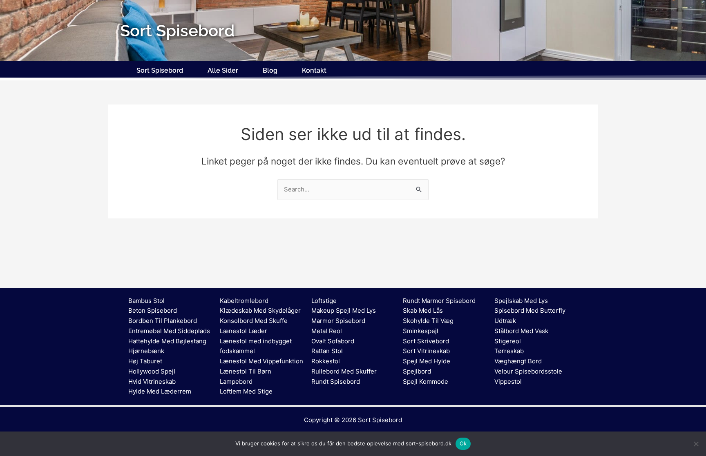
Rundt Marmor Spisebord (439, 301)
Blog (270, 70)
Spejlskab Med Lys (521, 301)
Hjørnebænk (146, 351)
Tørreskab (509, 351)
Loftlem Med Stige (246, 391)
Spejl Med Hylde (426, 361)
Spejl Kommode (425, 381)
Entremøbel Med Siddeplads (169, 331)
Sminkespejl (420, 331)
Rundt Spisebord (335, 381)
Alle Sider (223, 70)
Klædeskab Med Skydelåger (260, 310)
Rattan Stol (327, 351)
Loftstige (324, 301)
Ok (463, 443)
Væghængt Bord (518, 361)
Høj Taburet (145, 361)
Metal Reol (326, 331)
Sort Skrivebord (426, 341)
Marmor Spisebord (338, 321)
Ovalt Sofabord (332, 341)
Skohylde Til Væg (428, 321)
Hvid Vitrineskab (152, 381)
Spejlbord (417, 371)
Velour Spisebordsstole (528, 371)
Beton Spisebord (152, 310)
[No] (696, 444)
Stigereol (507, 341)
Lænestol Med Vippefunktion (261, 361)
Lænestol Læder (243, 331)
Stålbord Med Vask (521, 331)
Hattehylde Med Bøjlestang (167, 341)
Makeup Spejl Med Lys (343, 310)
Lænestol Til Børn (245, 371)
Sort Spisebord (159, 70)
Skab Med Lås (423, 310)
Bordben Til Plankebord (162, 321)
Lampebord (236, 381)
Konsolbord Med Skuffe (254, 321)
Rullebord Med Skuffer (344, 371)
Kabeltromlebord (244, 301)
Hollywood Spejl (151, 371)
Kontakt (314, 70)
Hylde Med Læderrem (159, 391)
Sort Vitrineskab (426, 351)
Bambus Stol (146, 301)
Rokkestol (325, 361)
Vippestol (508, 381)
